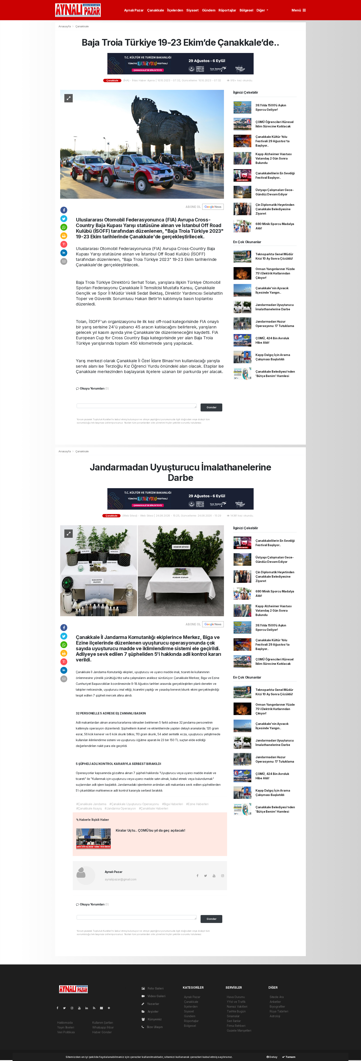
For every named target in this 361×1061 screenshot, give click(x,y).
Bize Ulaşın (154, 1027)
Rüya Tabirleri (279, 1011)
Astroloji (275, 1016)
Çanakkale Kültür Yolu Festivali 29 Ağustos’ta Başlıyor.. (272, 141)
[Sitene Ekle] (110, 1008)
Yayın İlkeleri (65, 1027)
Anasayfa (64, 26)
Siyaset (192, 10)
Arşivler (153, 1011)
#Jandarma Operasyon (120, 808)
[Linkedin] (88, 1008)
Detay (273, 1056)
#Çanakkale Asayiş (89, 808)
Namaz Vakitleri (237, 1006)
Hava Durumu (236, 997)
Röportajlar (227, 10)
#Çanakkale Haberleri (153, 808)
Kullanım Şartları (102, 1022)
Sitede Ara (277, 997)
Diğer (261, 10)
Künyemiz (154, 1019)
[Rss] (96, 1008)
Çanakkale (155, 10)
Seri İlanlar (234, 1021)
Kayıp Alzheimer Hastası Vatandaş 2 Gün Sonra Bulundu (273, 158)
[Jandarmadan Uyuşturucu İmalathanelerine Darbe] (142, 570)
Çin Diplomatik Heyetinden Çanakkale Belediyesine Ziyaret (274, 209)
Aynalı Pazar (134, 10)
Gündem (208, 10)
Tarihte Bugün (236, 1011)
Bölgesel (246, 10)
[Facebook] (59, 1008)
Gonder (211, 407)
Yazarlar (152, 1004)
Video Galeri (156, 996)
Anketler (275, 1001)
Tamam (290, 1056)
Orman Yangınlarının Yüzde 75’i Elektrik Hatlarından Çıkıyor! (275, 273)
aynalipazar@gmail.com (120, 879)
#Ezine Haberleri (197, 804)
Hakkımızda (65, 1022)
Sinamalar (233, 1016)
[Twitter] (66, 1008)
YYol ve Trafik (236, 1001)
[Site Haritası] (103, 1008)
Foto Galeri (155, 988)
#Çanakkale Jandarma (91, 804)
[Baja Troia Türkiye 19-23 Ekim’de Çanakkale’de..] (142, 144)
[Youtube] (81, 1008)
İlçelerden (175, 10)
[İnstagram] (74, 1008)
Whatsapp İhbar (103, 1027)
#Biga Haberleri (172, 804)
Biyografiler (277, 1006)
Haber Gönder (102, 1032)
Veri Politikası (66, 1032)
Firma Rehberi (236, 1025)
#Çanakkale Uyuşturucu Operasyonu (134, 804)
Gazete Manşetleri (239, 1030)
